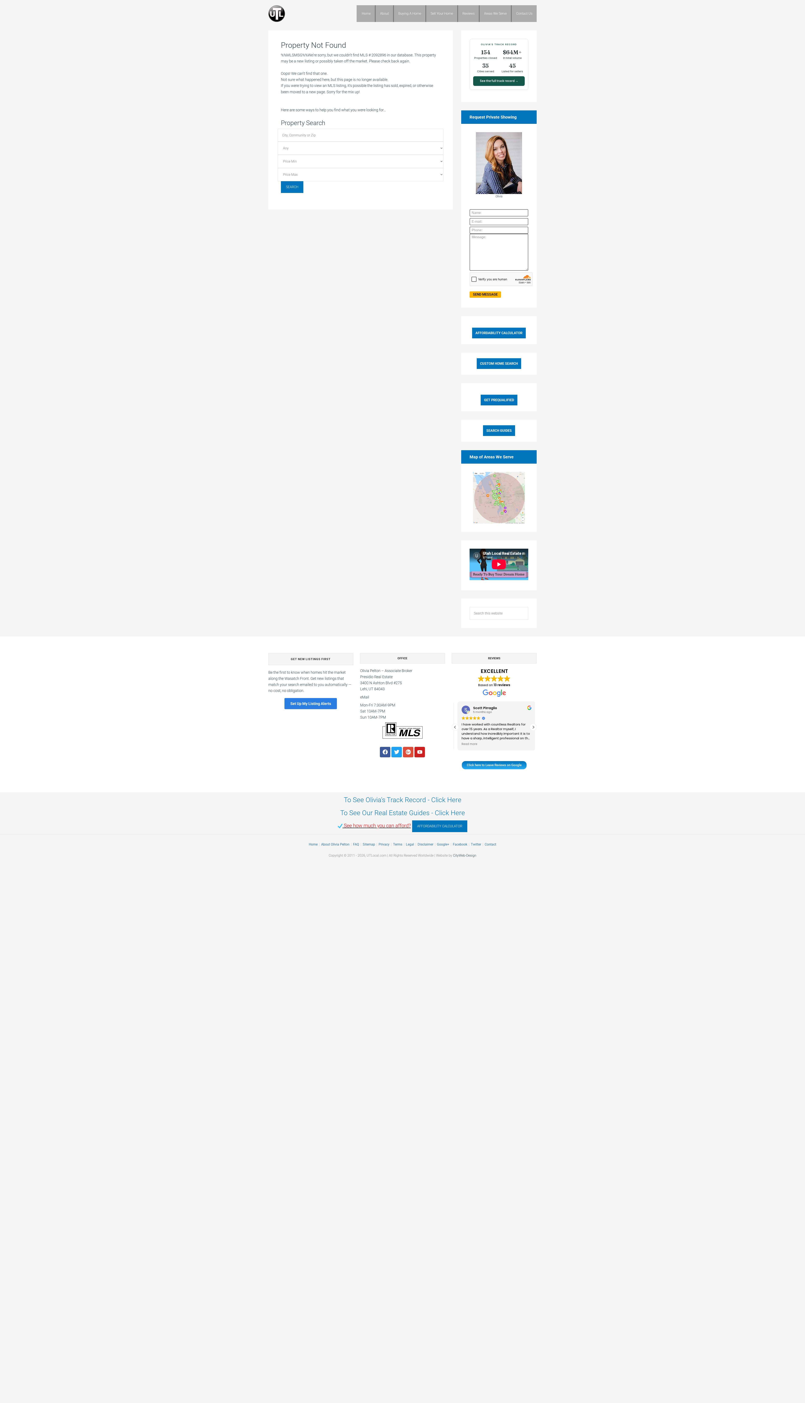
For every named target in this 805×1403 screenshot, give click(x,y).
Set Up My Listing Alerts (310, 703)
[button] (533, 727)
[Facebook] (385, 752)
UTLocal (301, 13)
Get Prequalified (499, 400)
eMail (364, 697)
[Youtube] (419, 752)
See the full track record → (499, 81)
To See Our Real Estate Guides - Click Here (402, 813)
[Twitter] (396, 752)
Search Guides (499, 431)
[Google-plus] (408, 752)
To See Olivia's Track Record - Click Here (402, 800)
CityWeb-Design (464, 855)
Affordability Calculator (498, 333)
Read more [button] (467, 744)
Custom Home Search (499, 364)
